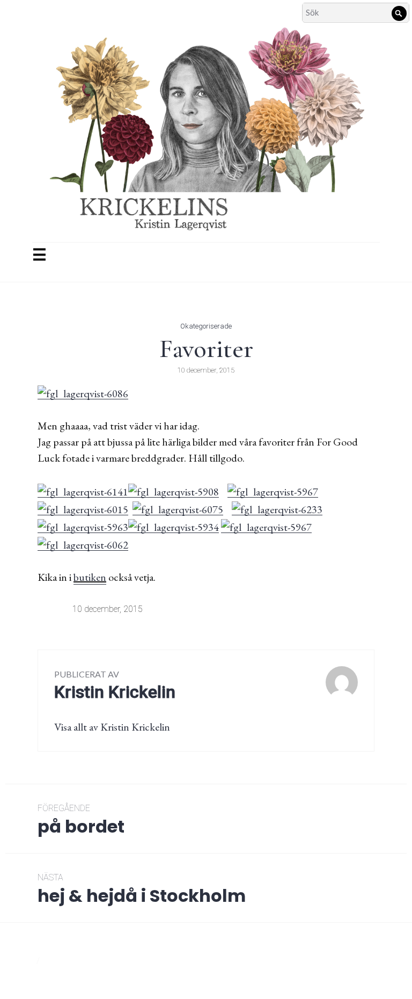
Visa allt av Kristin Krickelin (112, 727)
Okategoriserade (206, 326)
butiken (89, 577)
